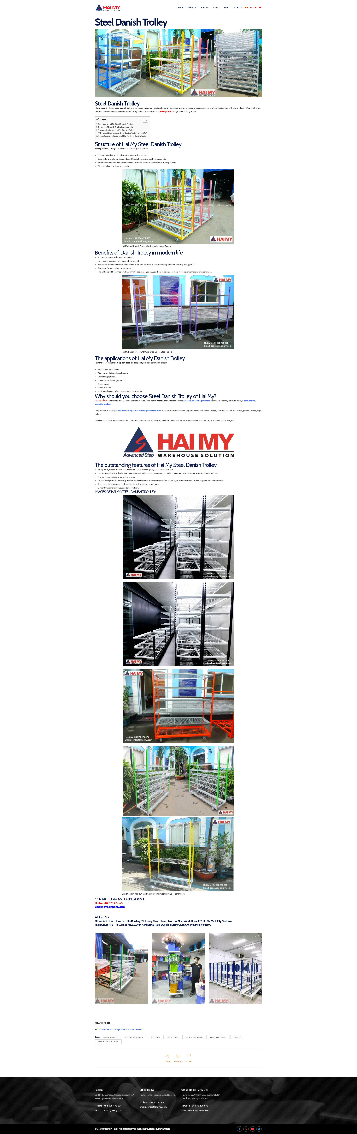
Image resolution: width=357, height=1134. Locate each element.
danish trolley (110, 1037)
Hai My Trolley (173, 1037)
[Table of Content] (145, 120)
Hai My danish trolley (133, 1037)
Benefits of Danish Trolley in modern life (115, 127)
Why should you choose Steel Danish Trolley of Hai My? (122, 133)
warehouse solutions (108, 1042)
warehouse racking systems (197, 401)
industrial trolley (194, 1037)
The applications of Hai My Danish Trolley (116, 130)
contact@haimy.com (112, 1110)
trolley (237, 1037)
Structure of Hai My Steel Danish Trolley (115, 124)
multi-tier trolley (218, 1037)
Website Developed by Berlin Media (153, 1129)
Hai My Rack (155, 1037)
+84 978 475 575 (113, 1105)
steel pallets (249, 401)
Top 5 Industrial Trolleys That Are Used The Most (120, 1029)
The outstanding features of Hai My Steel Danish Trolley (122, 136)
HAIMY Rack (111, 1129)
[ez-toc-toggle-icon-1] (144, 120)
